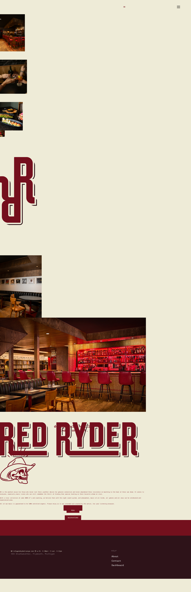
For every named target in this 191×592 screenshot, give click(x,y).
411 (166, 7)
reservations (155, 7)
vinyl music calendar (138, 7)
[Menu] (178, 7)
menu (173, 7)
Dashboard (118, 565)
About (115, 556)
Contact (116, 561)
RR (124, 7)
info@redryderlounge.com (23, 551)
